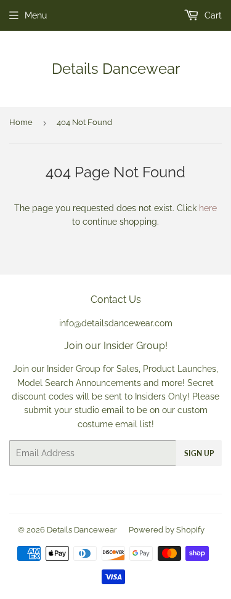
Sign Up (199, 453)
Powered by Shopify (167, 529)
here (208, 208)
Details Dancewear (116, 69)
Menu (36, 15)
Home (21, 122)
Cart (212, 15)
